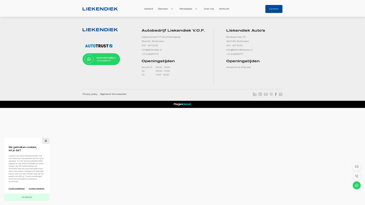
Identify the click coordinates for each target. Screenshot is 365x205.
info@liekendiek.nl (152, 50)
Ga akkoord (27, 197)
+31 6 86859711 (150, 54)
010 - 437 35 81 (150, 46)
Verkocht (224, 9)
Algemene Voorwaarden (113, 94)
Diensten (163, 9)
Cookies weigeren (36, 188)
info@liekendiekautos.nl (239, 50)
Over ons (209, 9)
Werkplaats (186, 9)
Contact (274, 9)
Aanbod (148, 9)
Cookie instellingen (17, 188)
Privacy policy (90, 94)
